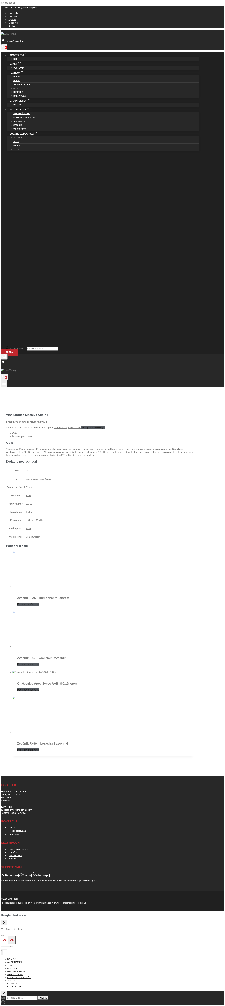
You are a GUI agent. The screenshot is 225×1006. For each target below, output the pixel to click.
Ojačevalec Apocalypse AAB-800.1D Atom (47, 683)
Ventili (16, 149)
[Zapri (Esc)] (11, 946)
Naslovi (12, 858)
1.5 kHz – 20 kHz (34, 520)
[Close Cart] (4, 922)
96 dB (28, 528)
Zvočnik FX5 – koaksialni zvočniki (41, 658)
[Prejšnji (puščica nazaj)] (2, 949)
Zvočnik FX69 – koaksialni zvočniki (42, 743)
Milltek (17, 105)
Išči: (3, 997)
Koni (15, 59)
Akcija (9, 352)
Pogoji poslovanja (17, 830)
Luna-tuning (14, 13)
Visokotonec (74, 427)
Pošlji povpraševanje (93, 427)
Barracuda (19, 96)
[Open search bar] (7, 344)
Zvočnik (17, 125)
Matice (16, 145)
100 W (29, 503)
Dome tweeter (33, 536)
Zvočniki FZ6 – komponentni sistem (43, 598)
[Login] (100, 363)
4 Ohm (29, 512)
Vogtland (18, 68)
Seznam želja (15, 855)
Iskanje (43, 997)
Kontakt (12, 26)
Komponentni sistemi (24, 117)
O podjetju (13, 23)
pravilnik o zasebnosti (63, 903)
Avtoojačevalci (21, 114)
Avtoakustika (60, 427)
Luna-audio (13, 16)
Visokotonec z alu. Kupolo (38, 479)
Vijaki (16, 142)
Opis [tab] (14, 433)
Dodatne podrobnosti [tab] (22, 436)
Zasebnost (14, 834)
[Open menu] (4, 383)
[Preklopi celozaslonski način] (5, 946)
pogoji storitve (80, 903)
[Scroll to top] (4, 941)
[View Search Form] (4, 357)
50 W (28, 495)
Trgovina (12, 20)
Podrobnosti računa (18, 849)
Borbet (17, 77)
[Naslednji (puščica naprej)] (5, 949)
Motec (16, 88)
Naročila (13, 852)
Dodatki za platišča (19, 977)
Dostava (13, 827)
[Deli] (8, 946)
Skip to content (8, 2)
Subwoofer (19, 121)
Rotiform (18, 92)
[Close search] (4, 993)
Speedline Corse (22, 84)
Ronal (16, 81)
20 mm (29, 487)
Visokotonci (19, 129)
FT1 (28, 470)
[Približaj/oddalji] (2, 946)
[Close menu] (2, 952)
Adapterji (18, 138)
